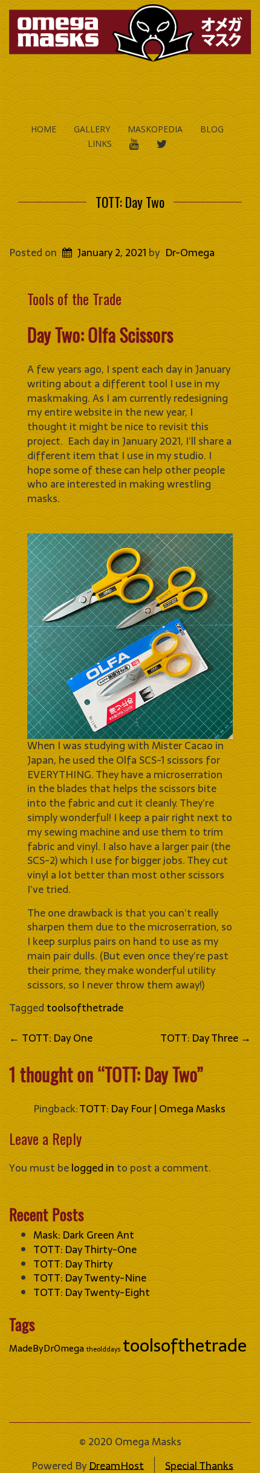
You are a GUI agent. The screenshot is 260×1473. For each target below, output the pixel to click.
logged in (92, 1167)
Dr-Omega (190, 252)
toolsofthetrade (85, 1007)
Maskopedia (155, 129)
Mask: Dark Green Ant (83, 1234)
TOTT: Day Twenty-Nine (89, 1277)
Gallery (92, 129)
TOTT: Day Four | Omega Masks (152, 1108)
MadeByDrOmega (46, 1348)
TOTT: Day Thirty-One (85, 1249)
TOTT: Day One (51, 1038)
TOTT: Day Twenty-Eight (91, 1292)
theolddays (103, 1349)
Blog (212, 129)
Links (100, 143)
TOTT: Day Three (205, 1038)
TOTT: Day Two (130, 201)
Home (43, 129)
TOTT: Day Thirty (72, 1263)
